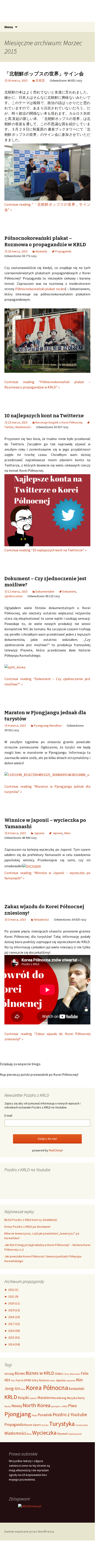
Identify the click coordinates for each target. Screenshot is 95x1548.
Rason (28, 1425)
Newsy (16, 1405)
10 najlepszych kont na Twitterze (44, 416)
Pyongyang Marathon (48, 725)
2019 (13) (12, 1310)
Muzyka (72, 1398)
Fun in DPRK (23, 1380)
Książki (23, 1397)
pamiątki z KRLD (59, 1406)
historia (44, 1380)
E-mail (8, 1115)
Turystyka (62, 1424)
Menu (8, 27)
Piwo (72, 1405)
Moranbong (58, 1398)
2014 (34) (12, 1344)
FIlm (13, 1380)
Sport (37, 1425)
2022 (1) (11, 1290)
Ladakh (33, 1398)
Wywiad (62, 1434)
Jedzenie (70, 1380)
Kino (23, 1389)
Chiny (66, 1374)
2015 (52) (12, 1337)
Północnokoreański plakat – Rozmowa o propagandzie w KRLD (45, 241)
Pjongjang (17, 1414)
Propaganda (63, 251)
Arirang (9, 1374)
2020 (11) (12, 1303)
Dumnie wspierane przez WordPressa (29, 1531)
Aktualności (41, 919)
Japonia (39, 833)
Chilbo (59, 1374)
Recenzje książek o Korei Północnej (58, 422)
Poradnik (45, 1414)
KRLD (10, 1397)
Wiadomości (23, 427)
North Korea (36, 1405)
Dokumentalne (44, 591)
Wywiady (41, 251)
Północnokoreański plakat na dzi (40, 289)
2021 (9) (11, 1296)
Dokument (69, 591)
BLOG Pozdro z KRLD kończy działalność (30, 1220)
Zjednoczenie (13, 596)
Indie (52, 1380)
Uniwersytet (81, 1425)
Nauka (7, 1406)
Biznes (20, 1373)
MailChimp (55, 1150)
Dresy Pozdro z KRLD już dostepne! (27, 1227)
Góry (35, 1380)
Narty (81, 1398)
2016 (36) (12, 1331)
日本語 (40, 80)
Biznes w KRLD (40, 1373)
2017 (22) (12, 1324)
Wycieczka (44, 1432)
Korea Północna (47, 1388)
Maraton (44, 1397)
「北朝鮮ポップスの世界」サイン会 (44, 74)
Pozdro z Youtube (70, 1414)
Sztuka (44, 1425)
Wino (67, 833)
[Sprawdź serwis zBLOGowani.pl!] (29, 1506)
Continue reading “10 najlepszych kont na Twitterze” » (45, 550)
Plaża (34, 1415)
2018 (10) (12, 1317)
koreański (76, 1388)
